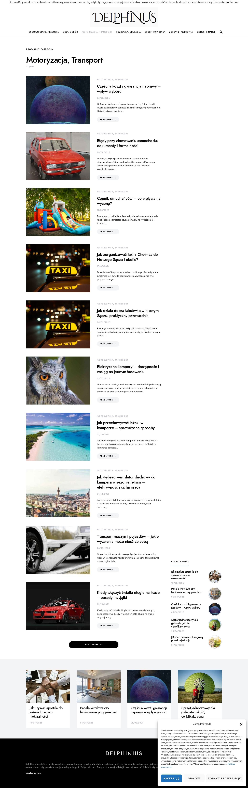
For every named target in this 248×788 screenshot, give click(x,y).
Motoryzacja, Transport (97, 32)
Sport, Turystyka (155, 32)
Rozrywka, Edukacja (128, 32)
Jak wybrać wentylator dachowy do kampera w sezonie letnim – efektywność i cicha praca (126, 482)
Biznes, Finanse (206, 32)
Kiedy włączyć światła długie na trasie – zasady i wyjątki (128, 595)
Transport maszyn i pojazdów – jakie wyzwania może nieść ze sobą (128, 539)
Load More (91, 644)
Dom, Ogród (70, 32)
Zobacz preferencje (224, 778)
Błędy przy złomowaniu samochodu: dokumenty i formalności (127, 143)
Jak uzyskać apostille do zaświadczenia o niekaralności (184, 575)
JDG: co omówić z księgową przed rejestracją (187, 638)
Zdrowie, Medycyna (181, 32)
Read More (106, 119)
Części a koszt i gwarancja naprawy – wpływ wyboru (129, 88)
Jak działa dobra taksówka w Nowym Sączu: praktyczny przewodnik (128, 313)
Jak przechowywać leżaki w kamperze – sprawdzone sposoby (126, 425)
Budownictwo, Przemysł (44, 32)
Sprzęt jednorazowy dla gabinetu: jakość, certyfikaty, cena (184, 623)
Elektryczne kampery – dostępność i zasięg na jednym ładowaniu (128, 369)
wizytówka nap (33, 773)
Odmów (194, 778)
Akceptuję (171, 778)
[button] (241, 724)
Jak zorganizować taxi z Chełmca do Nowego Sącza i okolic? (127, 257)
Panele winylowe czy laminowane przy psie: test (186, 590)
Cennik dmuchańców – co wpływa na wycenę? (128, 201)
